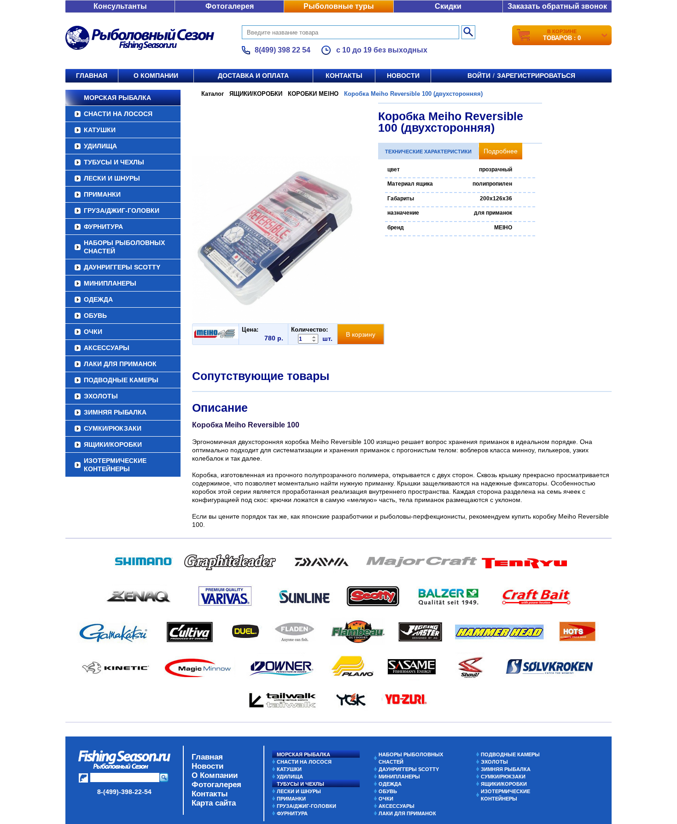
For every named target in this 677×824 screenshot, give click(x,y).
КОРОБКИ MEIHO (313, 93)
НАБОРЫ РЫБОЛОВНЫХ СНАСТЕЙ (124, 247)
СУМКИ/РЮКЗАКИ (112, 428)
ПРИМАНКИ (102, 194)
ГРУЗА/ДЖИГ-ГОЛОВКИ (121, 210)
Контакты (344, 75)
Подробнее (501, 151)
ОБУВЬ (95, 315)
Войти (478, 75)
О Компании (215, 775)
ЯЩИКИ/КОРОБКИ (113, 444)
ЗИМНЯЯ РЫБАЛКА (115, 412)
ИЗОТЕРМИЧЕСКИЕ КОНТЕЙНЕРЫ (115, 465)
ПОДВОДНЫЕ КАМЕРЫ (121, 380)
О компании (156, 75)
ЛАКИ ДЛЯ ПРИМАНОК (120, 364)
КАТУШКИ (100, 130)
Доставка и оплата (253, 75)
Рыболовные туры (338, 6)
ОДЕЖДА (98, 299)
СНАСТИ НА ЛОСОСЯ (118, 113)
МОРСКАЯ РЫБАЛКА (117, 97)
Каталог (212, 93)
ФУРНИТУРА (103, 226)
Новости (403, 75)
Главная (91, 75)
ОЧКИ (93, 331)
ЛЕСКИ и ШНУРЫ (112, 178)
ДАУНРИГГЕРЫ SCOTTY (122, 267)
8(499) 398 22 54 (282, 50)
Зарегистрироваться (536, 75)
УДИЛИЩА (100, 146)
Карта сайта (214, 803)
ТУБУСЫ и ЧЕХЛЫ (114, 162)
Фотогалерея (229, 6)
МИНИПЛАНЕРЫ (110, 283)
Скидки (448, 6)
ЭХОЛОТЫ (101, 396)
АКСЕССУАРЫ (106, 347)
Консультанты (120, 6)
